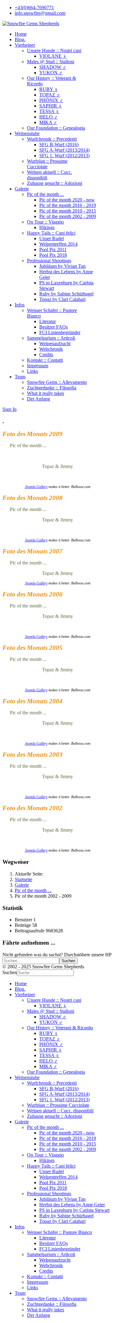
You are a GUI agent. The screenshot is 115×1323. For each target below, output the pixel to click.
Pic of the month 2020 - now (67, 199)
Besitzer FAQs (53, 327)
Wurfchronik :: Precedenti (52, 139)
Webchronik (51, 349)
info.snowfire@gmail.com (40, 13)
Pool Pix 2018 (53, 255)
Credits (46, 354)
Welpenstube (27, 133)
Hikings (47, 227)
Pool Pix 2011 (53, 249)
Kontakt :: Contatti (45, 360)
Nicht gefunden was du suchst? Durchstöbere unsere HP (57, 954)
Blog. (20, 39)
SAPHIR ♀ (50, 105)
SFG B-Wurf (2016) (59, 144)
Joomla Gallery (36, 487)
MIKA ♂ (48, 122)
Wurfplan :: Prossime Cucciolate (47, 163)
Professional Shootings (49, 260)
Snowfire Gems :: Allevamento (57, 382)
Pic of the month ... (45, 194)
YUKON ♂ (51, 72)
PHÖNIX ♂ (51, 100)
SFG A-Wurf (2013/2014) (64, 150)
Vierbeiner (25, 45)
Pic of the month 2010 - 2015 (67, 210)
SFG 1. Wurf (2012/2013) (64, 155)
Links (32, 371)
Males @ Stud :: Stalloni (50, 61)
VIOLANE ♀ (53, 56)
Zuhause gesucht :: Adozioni (54, 183)
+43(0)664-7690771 (34, 7)
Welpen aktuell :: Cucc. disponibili (60, 1110)
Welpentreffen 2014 (58, 244)
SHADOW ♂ (52, 67)
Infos (20, 304)
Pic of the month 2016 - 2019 (67, 205)
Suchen (68, 960)
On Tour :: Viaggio (45, 221)
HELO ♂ (48, 116)
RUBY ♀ (48, 89)
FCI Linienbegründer (59, 332)
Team (20, 376)
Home (21, 34)
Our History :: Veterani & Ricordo (60, 1027)
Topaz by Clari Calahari (62, 299)
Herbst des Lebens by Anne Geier (72, 1204)
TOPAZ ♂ (49, 94)
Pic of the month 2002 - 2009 (67, 216)
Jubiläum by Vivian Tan (62, 266)
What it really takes (45, 393)
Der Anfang (38, 398)
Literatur (47, 321)
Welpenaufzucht (55, 343)
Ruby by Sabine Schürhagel (66, 293)
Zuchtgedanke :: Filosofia (51, 387)
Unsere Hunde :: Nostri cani (54, 50)
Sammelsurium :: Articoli (51, 338)
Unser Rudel (51, 238)
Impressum (37, 365)
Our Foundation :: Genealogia (56, 128)
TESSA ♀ (49, 111)
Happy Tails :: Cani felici (51, 233)
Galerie (22, 188)
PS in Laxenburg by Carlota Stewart (74, 1210)
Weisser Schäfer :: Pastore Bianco (59, 1232)
